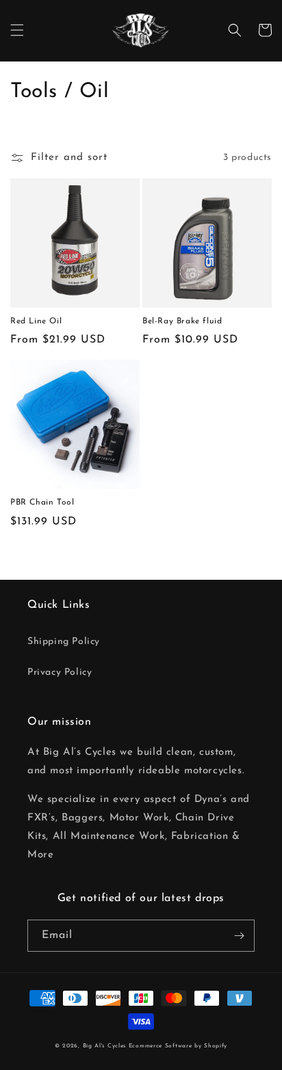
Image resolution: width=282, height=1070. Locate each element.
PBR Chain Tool (42, 502)
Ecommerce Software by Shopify (178, 1046)
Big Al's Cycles (105, 1046)
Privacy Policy (59, 672)
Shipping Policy (63, 642)
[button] (17, 30)
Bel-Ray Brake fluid (182, 321)
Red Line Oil (36, 321)
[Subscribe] (239, 936)
